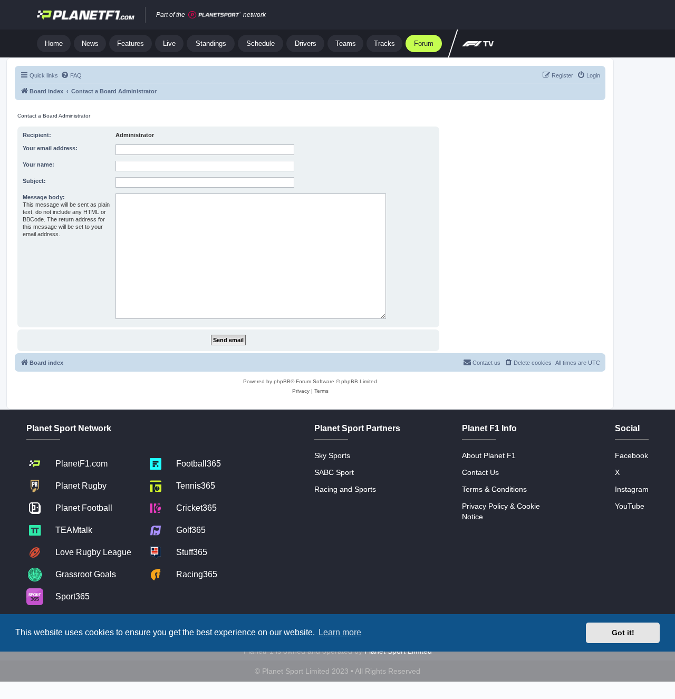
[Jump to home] (85, 15)
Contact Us (480, 472)
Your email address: (50, 148)
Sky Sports (332, 455)
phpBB (282, 381)
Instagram (632, 489)
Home (54, 43)
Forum (423, 43)
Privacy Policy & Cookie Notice (501, 511)
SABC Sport (334, 472)
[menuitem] (71, 75)
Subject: (34, 181)
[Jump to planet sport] (214, 15)
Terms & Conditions (494, 489)
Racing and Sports (345, 489)
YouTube (629, 506)
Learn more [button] (340, 632)
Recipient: (37, 135)
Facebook (631, 455)
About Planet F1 (489, 455)
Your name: (38, 164)
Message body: (44, 197)
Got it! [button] (623, 632)
